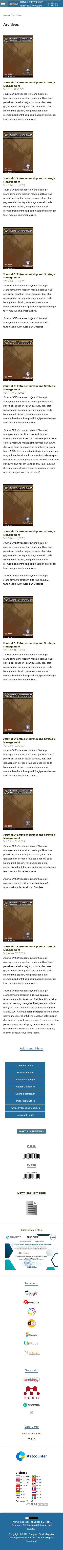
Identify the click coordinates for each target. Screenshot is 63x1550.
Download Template (31, 1192)
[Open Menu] (3, 3)
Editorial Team (25, 1065)
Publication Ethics (25, 1100)
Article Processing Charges (31, 1057)
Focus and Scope (25, 1079)
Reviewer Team (25, 1072)
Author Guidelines (25, 1086)
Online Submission (25, 1093)
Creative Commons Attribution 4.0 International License (31, 1525)
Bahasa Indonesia (31, 1433)
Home (6, 15)
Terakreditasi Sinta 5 (31, 1230)
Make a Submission (31, 1131)
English (31, 1438)
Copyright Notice (25, 1115)
